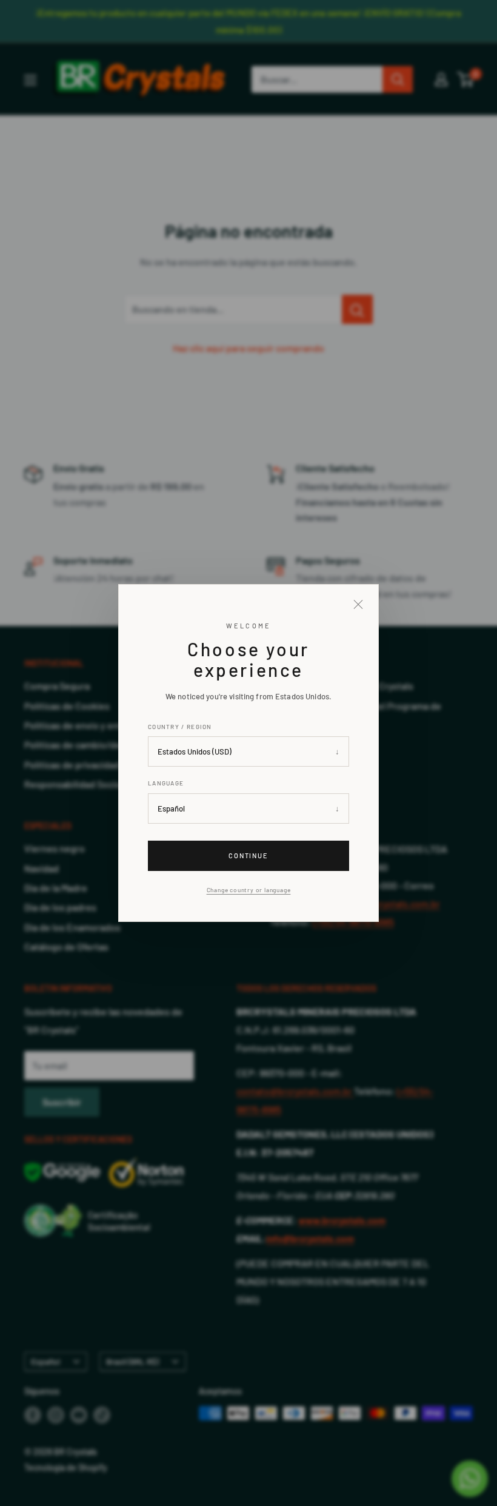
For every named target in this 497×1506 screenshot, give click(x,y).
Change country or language (249, 889)
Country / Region (180, 726)
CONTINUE (248, 855)
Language (166, 783)
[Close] (358, 605)
